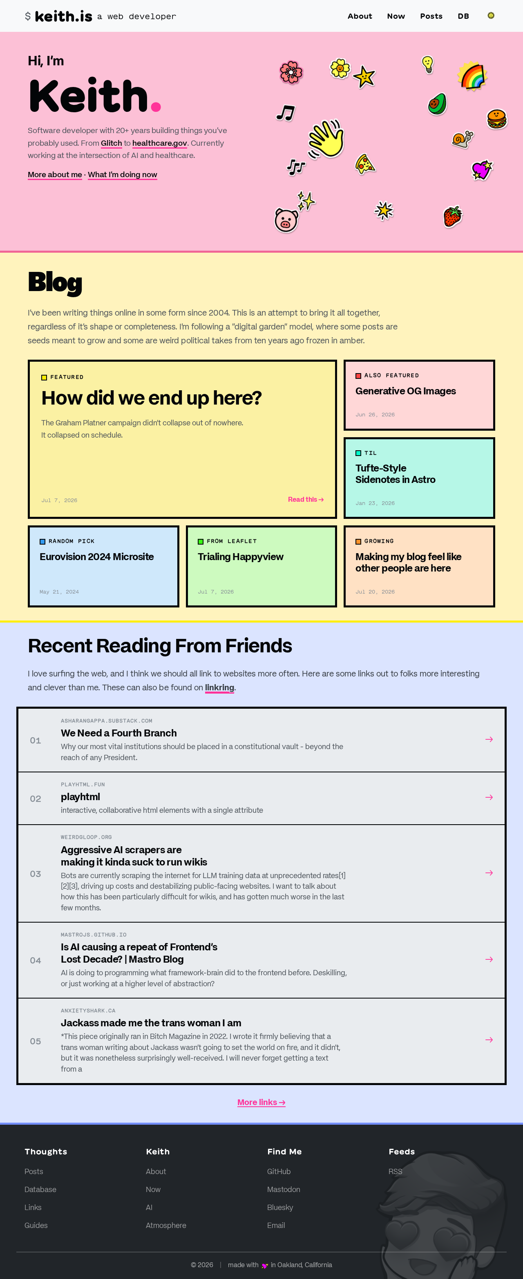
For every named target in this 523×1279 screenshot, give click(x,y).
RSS (395, 1172)
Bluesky (280, 1208)
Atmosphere (166, 1226)
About (360, 16)
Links (33, 1208)
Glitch (111, 143)
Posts (431, 16)
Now (396, 16)
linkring (219, 688)
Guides (36, 1226)
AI (149, 1208)
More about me (55, 175)
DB (463, 16)
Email (276, 1226)
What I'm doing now (122, 175)
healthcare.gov (159, 143)
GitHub (279, 1172)
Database (40, 1190)
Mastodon (283, 1190)
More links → (261, 1103)
